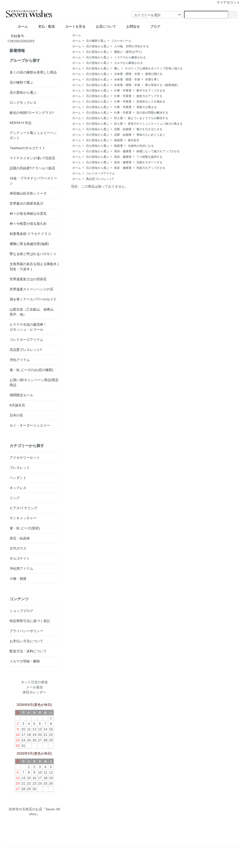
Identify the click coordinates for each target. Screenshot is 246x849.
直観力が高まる (146, 107)
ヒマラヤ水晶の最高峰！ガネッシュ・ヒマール (28, 327)
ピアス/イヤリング (23, 508)
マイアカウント (228, 2)
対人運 (118, 118)
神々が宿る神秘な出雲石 (28, 213)
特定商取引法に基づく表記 (30, 621)
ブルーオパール (121, 41)
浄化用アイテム (21, 568)
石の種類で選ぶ (96, 41)
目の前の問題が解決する (152, 112)
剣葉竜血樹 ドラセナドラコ (30, 234)
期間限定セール (21, 395)
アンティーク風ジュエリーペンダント (33, 135)
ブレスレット (20, 468)
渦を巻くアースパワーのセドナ (33, 299)
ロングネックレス (23, 102)
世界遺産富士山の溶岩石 (28, 279)
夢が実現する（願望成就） (162, 85)
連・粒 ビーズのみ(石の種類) (31, 370)
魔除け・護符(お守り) (128, 52)
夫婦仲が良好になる (141, 145)
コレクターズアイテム (100, 173)
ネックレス (18, 488)
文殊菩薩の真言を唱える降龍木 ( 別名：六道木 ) (34, 266)
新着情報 (17, 50)
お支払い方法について (26, 641)
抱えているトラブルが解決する (148, 118)
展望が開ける (153, 74)
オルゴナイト (20, 558)
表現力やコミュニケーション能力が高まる (155, 123)
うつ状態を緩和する (149, 157)
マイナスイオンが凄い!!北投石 (32, 158)
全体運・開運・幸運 (127, 74)
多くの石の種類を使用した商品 (33, 72)
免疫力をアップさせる (150, 168)
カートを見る (77, 26)
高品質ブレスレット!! (99, 179)
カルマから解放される (128, 63)
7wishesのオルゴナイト (27, 148)
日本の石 (16, 415)
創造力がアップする (149, 96)
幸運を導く (152, 79)
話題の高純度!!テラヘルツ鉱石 (32, 168)
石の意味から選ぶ (97, 46)
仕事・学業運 (122, 90)
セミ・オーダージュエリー (30, 425)
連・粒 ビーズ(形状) (25, 528)
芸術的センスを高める (150, 101)
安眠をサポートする (149, 162)
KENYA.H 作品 (20, 123)
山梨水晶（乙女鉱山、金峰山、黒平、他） (33, 311)
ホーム (24, 26)
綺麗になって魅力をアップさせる (158, 151)
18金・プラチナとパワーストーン (33, 180)
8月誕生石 (17, 405)
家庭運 (118, 140)
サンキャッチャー (23, 518)
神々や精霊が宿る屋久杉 (28, 224)
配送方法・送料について (28, 651)
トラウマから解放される (130, 57)
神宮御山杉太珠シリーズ (28, 193)
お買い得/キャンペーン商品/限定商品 (34, 382)
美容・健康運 (122, 151)
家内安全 (133, 140)
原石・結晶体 (20, 538)
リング (15, 498)
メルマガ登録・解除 (25, 661)
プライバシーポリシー (26, 631)
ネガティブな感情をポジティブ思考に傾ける (154, 68)
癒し (117, 68)
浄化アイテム (20, 360)
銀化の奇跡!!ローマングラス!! (32, 113)
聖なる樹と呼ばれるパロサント (33, 254)
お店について (107, 26)
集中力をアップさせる (150, 90)
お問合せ (134, 26)
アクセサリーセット (25, 457)
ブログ (167, 26)
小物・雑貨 (18, 578)
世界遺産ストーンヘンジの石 (31, 289)
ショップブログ (21, 611)
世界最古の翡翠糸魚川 (26, 203)
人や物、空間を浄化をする (131, 46)
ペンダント (18, 478)
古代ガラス (18, 548)
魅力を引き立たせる (149, 129)
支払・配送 (48, 26)
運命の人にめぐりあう (150, 134)
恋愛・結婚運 (122, 129)
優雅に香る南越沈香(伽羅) (29, 244)
